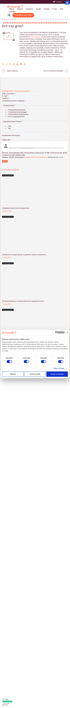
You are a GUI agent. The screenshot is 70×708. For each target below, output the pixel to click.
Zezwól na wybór (35, 374)
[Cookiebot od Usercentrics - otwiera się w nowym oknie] (57, 332)
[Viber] (21, 64)
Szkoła (46, 9)
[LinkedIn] (17, 64)
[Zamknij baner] (67, 332)
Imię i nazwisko (8, 94)
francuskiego (35, 37)
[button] (9, 15)
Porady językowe (8, 175)
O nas (54, 9)
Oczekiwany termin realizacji (13, 101)
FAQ (61, 9)
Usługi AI (29, 9)
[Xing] (24, 64)
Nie (9, 128)
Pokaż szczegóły (59, 368)
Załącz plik (6, 140)
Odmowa (13, 374)
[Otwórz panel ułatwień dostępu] (67, 3)
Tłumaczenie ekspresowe (18, 114)
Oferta (11, 9)
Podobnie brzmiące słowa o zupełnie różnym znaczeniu (24, 255)
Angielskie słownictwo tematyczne (15, 208)
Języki (38, 9)
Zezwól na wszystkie (57, 374)
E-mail (5, 96)
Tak (9, 126)
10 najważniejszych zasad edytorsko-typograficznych (23, 301)
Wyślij (5, 161)
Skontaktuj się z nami (23, 15)
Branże (20, 9)
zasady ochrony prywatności (36, 157)
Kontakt (12, 12)
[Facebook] (3, 64)
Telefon (5, 98)
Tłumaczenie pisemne (16, 110)
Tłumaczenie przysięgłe (17, 112)
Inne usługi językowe (16, 116)
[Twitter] (7, 64)
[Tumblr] (14, 64)
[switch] (26, 361)
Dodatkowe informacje (11, 135)
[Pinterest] (10, 64)
